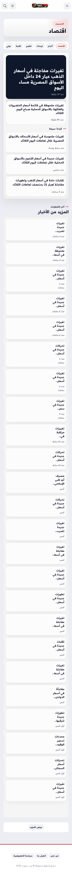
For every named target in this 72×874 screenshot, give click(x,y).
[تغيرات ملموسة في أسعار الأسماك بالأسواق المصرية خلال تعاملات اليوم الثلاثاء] (36, 142)
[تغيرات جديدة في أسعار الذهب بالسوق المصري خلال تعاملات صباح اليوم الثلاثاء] (36, 381)
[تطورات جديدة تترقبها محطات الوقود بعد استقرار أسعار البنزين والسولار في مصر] (36, 719)
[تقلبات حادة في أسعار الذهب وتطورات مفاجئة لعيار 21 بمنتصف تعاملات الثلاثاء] (36, 186)
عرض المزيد (36, 827)
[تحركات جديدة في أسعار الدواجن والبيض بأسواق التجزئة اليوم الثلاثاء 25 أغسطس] (36, 354)
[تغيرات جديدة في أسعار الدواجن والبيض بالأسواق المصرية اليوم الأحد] (36, 790)
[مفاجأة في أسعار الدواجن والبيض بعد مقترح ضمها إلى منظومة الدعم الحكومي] (36, 695)
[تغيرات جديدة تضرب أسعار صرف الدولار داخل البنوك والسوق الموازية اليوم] (36, 229)
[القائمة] (67, 6)
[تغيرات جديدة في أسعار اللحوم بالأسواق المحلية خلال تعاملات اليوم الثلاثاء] (36, 164)
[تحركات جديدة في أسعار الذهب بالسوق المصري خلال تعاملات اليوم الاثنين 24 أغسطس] (36, 506)
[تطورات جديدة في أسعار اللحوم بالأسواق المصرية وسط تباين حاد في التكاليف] (36, 600)
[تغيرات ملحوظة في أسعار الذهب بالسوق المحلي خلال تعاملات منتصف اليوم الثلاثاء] (36, 253)
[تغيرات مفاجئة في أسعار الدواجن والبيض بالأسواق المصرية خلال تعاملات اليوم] (36, 553)
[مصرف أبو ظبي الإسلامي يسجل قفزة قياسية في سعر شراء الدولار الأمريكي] (36, 482)
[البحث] (5, 6)
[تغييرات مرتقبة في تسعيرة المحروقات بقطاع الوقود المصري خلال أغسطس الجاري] (36, 434)
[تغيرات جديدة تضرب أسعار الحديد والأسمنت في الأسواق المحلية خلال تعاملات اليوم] (36, 529)
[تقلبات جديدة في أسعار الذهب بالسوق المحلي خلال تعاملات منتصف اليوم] (36, 648)
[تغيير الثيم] (12, 6)
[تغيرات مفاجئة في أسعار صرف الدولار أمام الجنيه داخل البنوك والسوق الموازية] (36, 624)
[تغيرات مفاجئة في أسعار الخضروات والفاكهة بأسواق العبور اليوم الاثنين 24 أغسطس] (36, 671)
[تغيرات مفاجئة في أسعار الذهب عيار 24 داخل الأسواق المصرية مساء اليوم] (36, 77)
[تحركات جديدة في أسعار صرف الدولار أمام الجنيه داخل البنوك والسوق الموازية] (36, 458)
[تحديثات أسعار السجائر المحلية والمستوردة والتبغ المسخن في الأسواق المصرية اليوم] (36, 766)
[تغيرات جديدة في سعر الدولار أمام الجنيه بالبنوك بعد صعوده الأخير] (36, 409)
